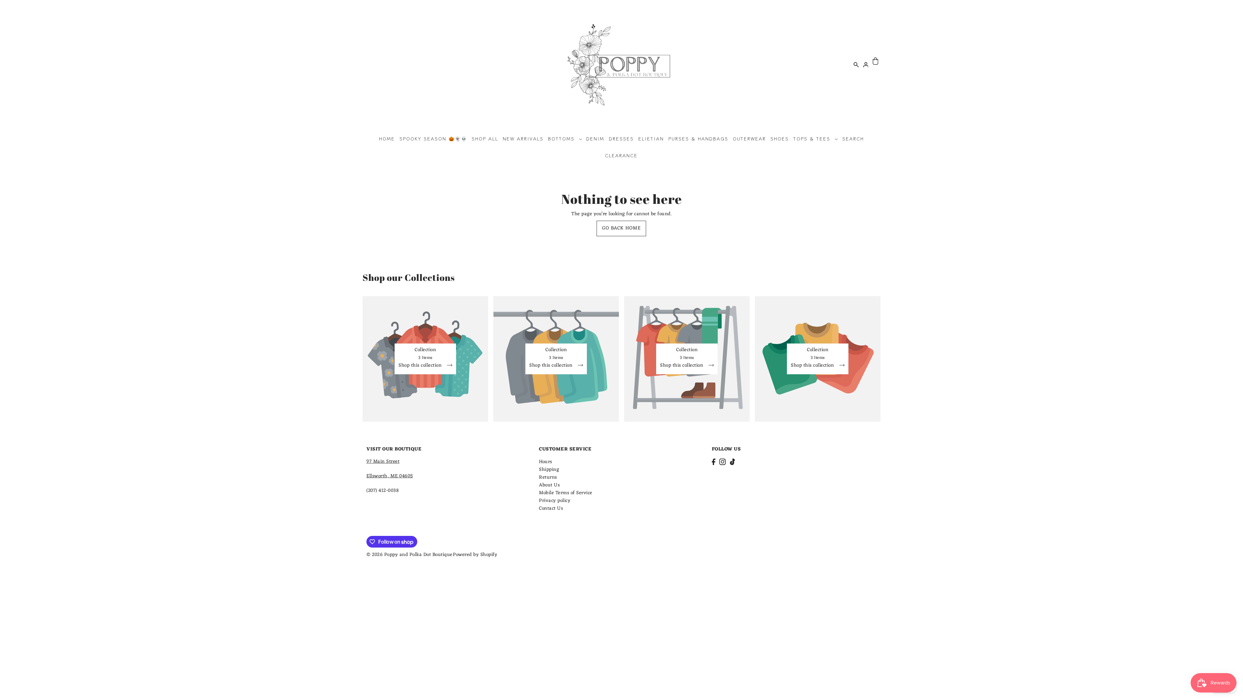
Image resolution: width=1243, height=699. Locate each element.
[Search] (856, 64)
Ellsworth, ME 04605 (389, 476)
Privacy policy (554, 500)
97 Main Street (382, 461)
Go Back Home (621, 228)
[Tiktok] (732, 462)
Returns (548, 477)
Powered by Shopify (475, 554)
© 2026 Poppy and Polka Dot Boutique (409, 554)
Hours (545, 462)
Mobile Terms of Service (565, 493)
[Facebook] (713, 462)
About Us (549, 485)
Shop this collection (420, 366)
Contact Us (551, 508)
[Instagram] (722, 462)
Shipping (549, 469)
